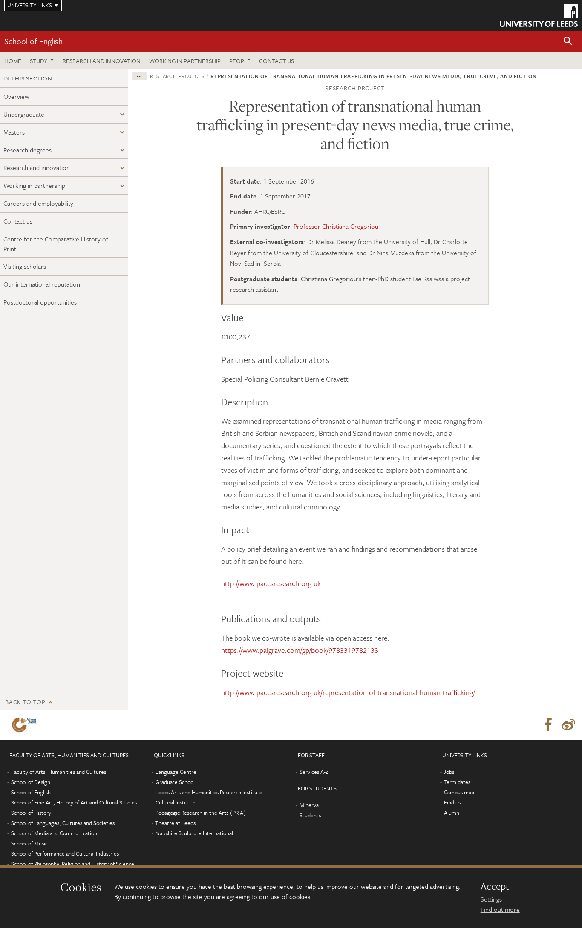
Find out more (500, 909)
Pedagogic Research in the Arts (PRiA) (201, 812)
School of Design (30, 782)
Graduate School (175, 782)
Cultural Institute (176, 802)
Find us (452, 802)
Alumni (452, 812)
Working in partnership (185, 60)
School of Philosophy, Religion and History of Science (72, 863)
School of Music (29, 843)
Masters (14, 132)
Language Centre (176, 771)
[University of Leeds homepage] (539, 15)
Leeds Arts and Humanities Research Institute (209, 792)
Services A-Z (314, 771)
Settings (491, 899)
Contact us (276, 60)
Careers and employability (38, 203)
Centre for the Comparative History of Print (55, 243)
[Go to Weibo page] (568, 725)
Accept (495, 886)
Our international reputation (41, 284)
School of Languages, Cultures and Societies (63, 823)
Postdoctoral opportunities (40, 302)
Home (12, 60)
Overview (16, 96)
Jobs (449, 771)
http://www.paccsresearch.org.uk (271, 583)
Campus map (459, 792)
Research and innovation (102, 60)
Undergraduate (23, 114)
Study (38, 60)
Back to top (25, 701)
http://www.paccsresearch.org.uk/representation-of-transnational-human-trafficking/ (348, 692)
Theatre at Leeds (175, 823)
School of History (31, 812)
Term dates (457, 782)
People (240, 60)
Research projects (177, 76)
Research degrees (27, 150)
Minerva (309, 805)
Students (310, 815)
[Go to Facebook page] (548, 725)
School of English (33, 41)
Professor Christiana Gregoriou (336, 226)
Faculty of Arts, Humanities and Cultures (58, 771)
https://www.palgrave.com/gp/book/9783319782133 (299, 650)
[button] (568, 41)
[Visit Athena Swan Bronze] (26, 725)
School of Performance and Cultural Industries (65, 853)
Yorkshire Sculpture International (194, 833)
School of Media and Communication (54, 833)
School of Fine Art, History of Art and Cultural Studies (74, 802)
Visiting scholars (24, 266)
